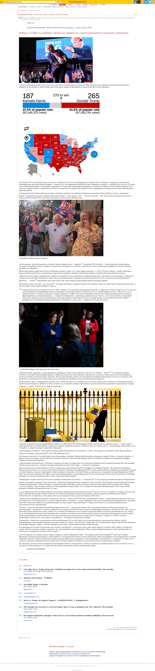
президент (112, 17)
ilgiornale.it (28, 589)
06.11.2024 (20, 10)
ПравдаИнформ (23, 6)
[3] (20, 578)
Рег (95, 2)
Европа (131, 17)
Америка (124, 17)
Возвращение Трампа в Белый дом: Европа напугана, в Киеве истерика (65, 6)
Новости (62, 4)
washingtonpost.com (31, 597)
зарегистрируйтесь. (83, 654)
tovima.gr (27, 581)
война (29, 19)
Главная (53, 4)
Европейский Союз (68, 17)
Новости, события (35, 6)
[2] (20, 569)
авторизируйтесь (65, 654)
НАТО (24, 19)
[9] (20, 615)
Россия (105, 17)
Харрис (59, 17)
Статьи (77, 4)
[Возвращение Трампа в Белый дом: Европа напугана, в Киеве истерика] (70, 441)
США (48, 17)
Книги (85, 4)
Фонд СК (35, 19)
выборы (99, 17)
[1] (20, 566)
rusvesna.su (28, 620)
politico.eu (28, 566)
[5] (20, 593)
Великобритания (79, 17)
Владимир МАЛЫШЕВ (28, 17)
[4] (20, 584)
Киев (94, 17)
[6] (20, 597)
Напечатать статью (26, 637)
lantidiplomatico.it (30, 603)
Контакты (93, 4)
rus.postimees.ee (30, 593)
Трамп (53, 17)
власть (118, 17)
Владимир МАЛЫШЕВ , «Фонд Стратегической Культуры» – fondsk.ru (55, 28)
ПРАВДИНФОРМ (77, 2)
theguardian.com (30, 574)
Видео (70, 4)
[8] (20, 607)
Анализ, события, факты (35, 10)
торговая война (40, 17)
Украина (88, 17)
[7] (20, 600)
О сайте (103, 4)
